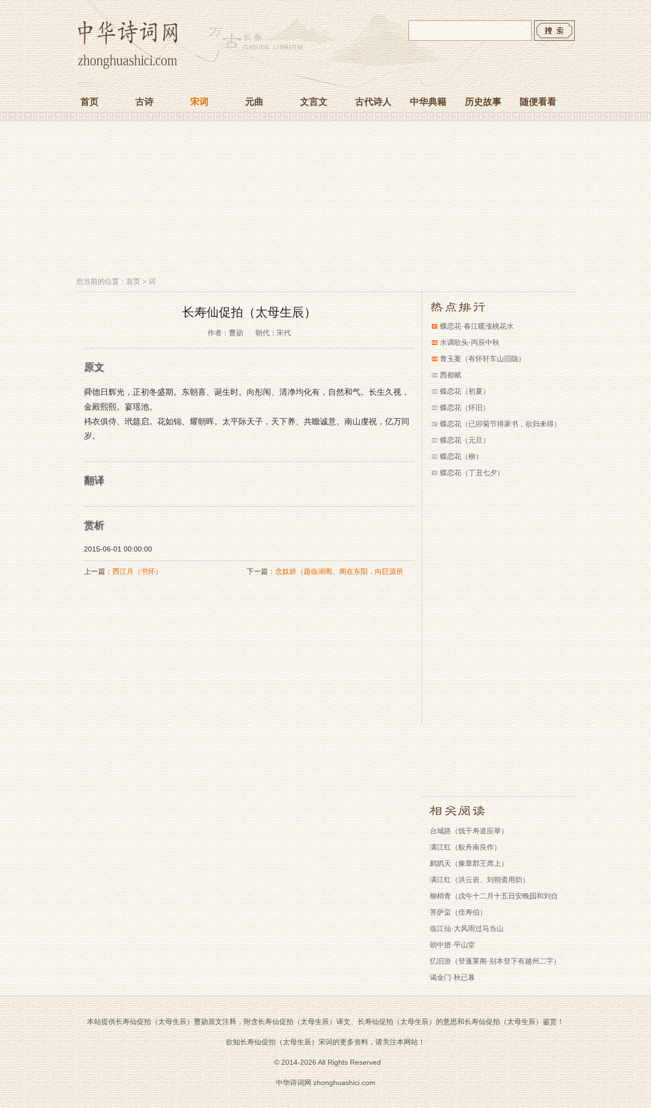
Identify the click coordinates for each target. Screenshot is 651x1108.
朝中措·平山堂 (452, 945)
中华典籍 (428, 102)
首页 (89, 102)
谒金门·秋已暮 (452, 977)
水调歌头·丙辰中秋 (469, 342)
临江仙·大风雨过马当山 (467, 928)
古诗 (144, 102)
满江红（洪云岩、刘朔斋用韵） (479, 880)
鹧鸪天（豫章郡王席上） (469, 863)
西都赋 (450, 375)
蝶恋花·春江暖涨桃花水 (477, 326)
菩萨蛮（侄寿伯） (458, 912)
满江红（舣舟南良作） (465, 847)
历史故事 (483, 102)
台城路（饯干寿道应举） (469, 831)
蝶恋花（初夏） (465, 391)
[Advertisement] (325, 200)
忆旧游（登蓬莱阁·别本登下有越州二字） (495, 961)
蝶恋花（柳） (461, 456)
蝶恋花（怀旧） (465, 407)
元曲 (254, 102)
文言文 (314, 102)
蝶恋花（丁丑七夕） (472, 473)
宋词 (199, 102)
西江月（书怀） (137, 571)
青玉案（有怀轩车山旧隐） (482, 359)
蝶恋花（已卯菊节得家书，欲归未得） (500, 424)
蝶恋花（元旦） (465, 440)
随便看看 (538, 102)
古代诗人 (373, 102)
